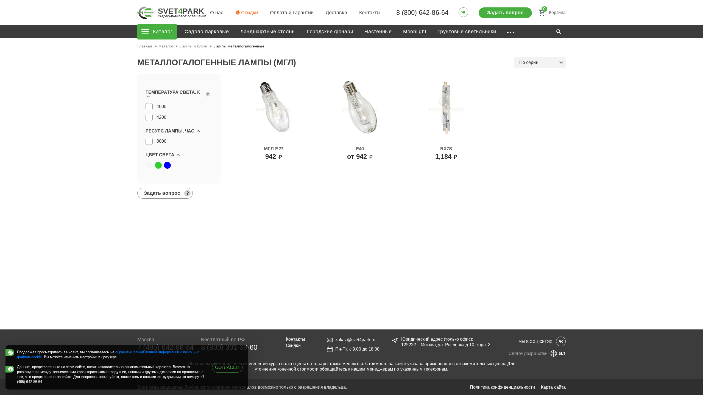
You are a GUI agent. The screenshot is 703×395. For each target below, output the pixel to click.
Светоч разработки (528, 353)
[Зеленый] (158, 165)
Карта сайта (553, 387)
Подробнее (359, 168)
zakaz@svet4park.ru (355, 339)
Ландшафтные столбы (268, 31)
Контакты (370, 12)
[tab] (179, 94)
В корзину (273, 168)
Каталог (166, 46)
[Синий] (167, 165)
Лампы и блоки (193, 46)
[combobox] (540, 62)
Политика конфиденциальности (502, 387)
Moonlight (414, 31)
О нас (216, 12)
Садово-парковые (207, 31)
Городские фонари (330, 31)
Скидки (249, 12)
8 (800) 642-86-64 (422, 12)
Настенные (378, 31)
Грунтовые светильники (466, 31)
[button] (179, 94)
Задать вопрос (505, 12)
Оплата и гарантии (292, 12)
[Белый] (149, 165)
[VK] (463, 12)
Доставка (336, 12)
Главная (144, 46)
